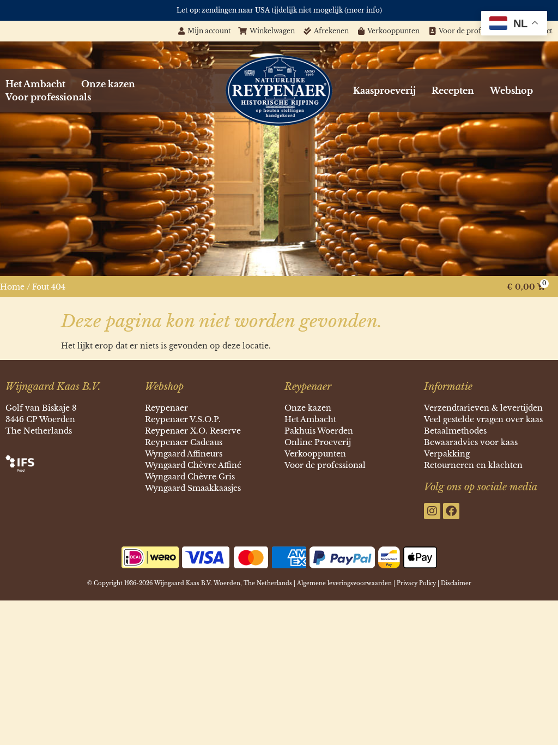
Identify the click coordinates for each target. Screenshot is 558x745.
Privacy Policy (416, 583)
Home (12, 287)
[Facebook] (451, 511)
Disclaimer (456, 583)
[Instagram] (432, 511)
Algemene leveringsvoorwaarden (344, 583)
